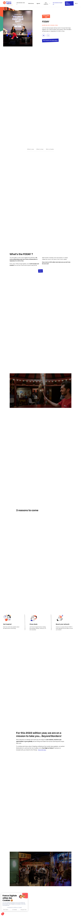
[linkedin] (43, 35)
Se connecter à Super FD (57, 3)
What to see (30, 149)
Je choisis (14, 909)
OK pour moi (23, 909)
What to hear (39, 149)
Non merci (5, 909)
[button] (2, 913)
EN (77, 3)
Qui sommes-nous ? (21, 3)
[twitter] (48, 35)
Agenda (38, 3)
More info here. (42, 750)
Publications (31, 3)
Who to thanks (50, 149)
